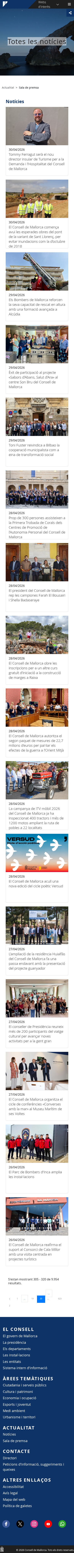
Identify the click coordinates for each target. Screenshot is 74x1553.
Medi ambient (14, 1411)
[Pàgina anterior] (10, 1298)
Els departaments (17, 1349)
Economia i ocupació (19, 1398)
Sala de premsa (15, 1441)
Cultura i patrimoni (18, 1391)
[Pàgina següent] (9, 1305)
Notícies (9, 1434)
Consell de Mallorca (2, 1549)
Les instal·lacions (16, 1355)
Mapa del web (14, 1499)
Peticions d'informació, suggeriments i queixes (33, 1467)
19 (33, 1298)
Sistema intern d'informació (25, 1368)
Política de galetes (17, 1506)
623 (61, 1298)
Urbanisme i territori (19, 1417)
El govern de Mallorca (20, 1336)
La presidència (14, 1342)
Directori (10, 1458)
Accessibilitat (13, 1487)
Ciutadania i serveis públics (24, 1385)
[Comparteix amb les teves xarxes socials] (70, 13)
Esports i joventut (17, 1404)
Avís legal (10, 1493)
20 (42, 1298)
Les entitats (12, 1361)
